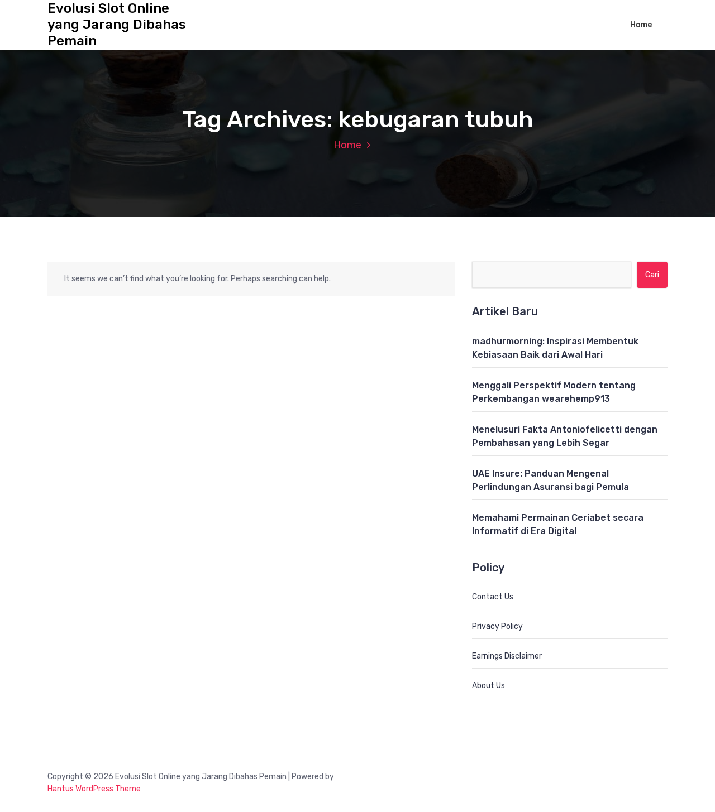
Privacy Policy (497, 626)
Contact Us (492, 597)
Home (641, 25)
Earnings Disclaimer (507, 656)
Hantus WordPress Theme (94, 789)
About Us (488, 685)
